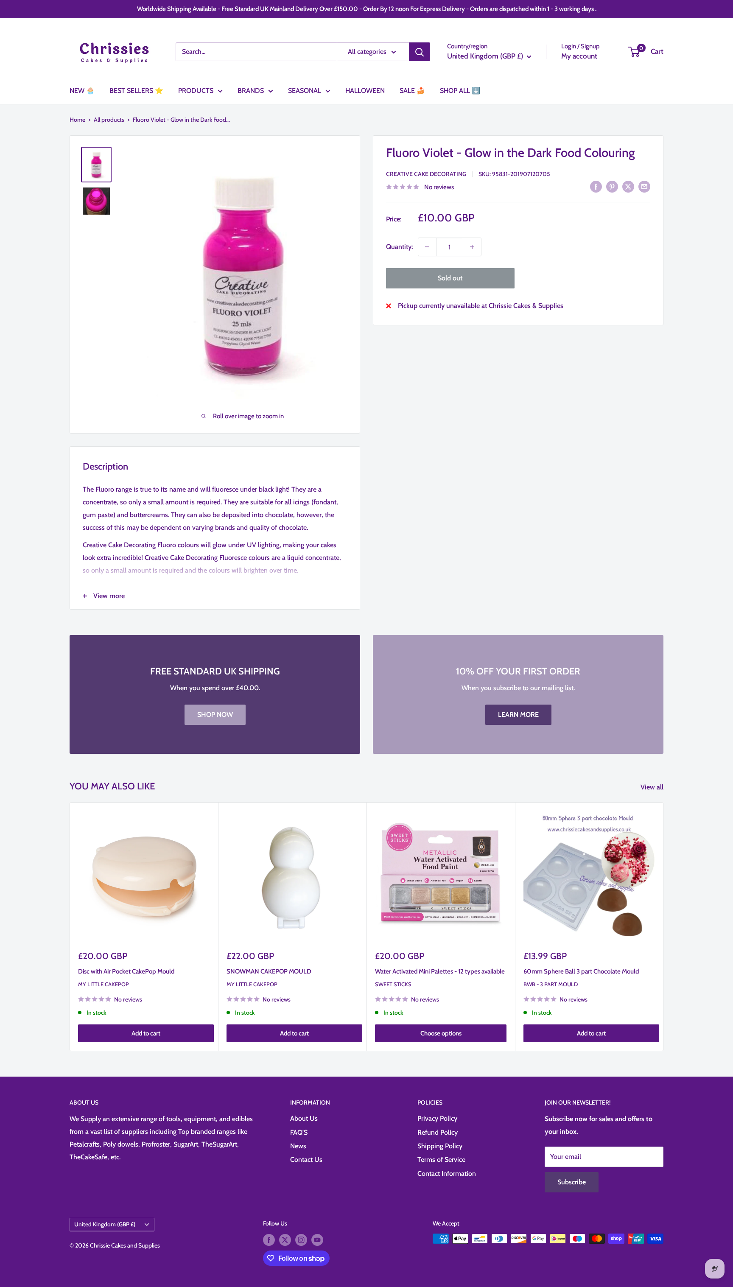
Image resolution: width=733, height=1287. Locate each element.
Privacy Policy (437, 1118)
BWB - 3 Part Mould (550, 984)
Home (77, 119)
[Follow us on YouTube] (317, 1240)
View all (653, 787)
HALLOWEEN (365, 91)
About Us (304, 1118)
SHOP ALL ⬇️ (460, 91)
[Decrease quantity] (427, 247)
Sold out (450, 278)
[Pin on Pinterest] (612, 186)
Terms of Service (441, 1160)
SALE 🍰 (412, 91)
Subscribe (571, 1182)
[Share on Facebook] (596, 186)
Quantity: (399, 247)
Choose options (441, 1034)
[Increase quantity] (472, 247)
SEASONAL (304, 91)
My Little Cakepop (103, 984)
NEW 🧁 (82, 91)
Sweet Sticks (393, 984)
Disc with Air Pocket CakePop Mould (126, 971)
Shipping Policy (439, 1146)
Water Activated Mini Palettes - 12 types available (440, 971)
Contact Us (306, 1160)
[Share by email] (644, 186)
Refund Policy (437, 1132)
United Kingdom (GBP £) (104, 1224)
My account (579, 56)
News (298, 1146)
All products (109, 119)
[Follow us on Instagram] (301, 1240)
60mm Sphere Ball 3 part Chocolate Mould (581, 971)
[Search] (419, 51)
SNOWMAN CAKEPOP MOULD (269, 971)
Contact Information (446, 1173)
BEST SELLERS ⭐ (136, 91)
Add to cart (145, 1034)
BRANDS (251, 91)
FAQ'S (299, 1132)
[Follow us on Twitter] (285, 1240)
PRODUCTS (195, 91)
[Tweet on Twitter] (628, 186)
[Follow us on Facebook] (269, 1240)
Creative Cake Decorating (426, 174)
